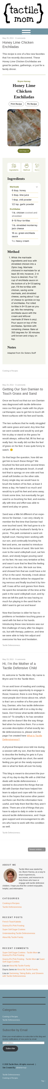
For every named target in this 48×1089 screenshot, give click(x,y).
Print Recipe (16, 104)
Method (26, 170)
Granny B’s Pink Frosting (13, 926)
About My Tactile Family (12, 937)
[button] (37, 187)
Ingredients (13, 170)
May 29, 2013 (7, 38)
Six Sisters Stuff (28, 353)
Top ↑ (43, 1081)
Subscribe (10, 1048)
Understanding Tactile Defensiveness (18, 933)
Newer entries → (36, 849)
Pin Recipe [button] (32, 104)
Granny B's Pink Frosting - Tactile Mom (19, 959)
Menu (24, 31)
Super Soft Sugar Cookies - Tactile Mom (19, 953)
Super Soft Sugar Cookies (13, 929)
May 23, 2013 (7, 385)
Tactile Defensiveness (11, 645)
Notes (37, 170)
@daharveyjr (21, 1068)
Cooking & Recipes (10, 371)
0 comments (20, 38)
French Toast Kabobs (11, 922)
